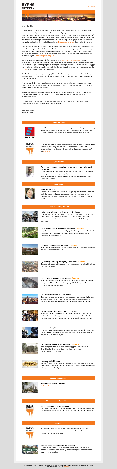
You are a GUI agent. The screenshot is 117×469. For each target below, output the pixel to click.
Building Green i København (71, 60)
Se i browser (91, 6)
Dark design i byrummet (66, 42)
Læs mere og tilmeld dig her (44, 56)
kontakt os (46, 151)
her (26, 69)
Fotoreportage (46, 386)
